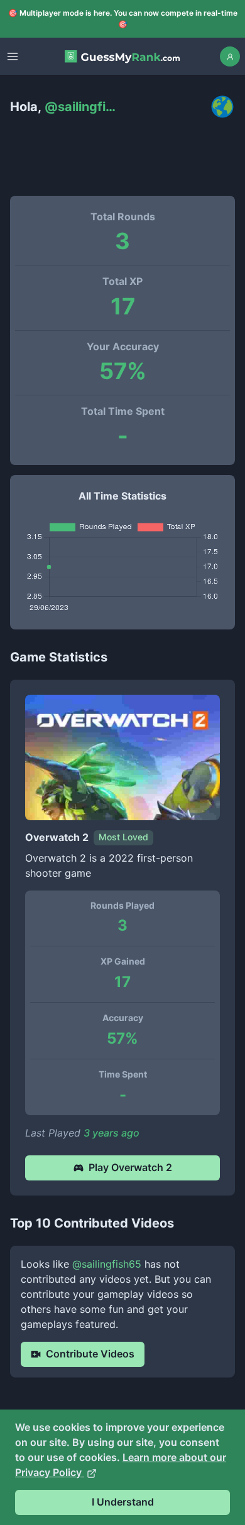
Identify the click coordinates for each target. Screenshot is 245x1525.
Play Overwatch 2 (130, 1167)
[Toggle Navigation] (12, 56)
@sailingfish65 (106, 1264)
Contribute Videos (90, 1353)
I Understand (123, 1502)
